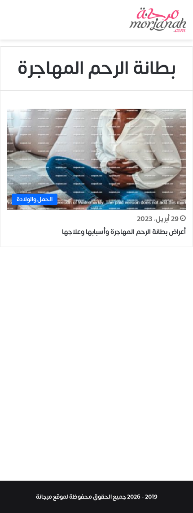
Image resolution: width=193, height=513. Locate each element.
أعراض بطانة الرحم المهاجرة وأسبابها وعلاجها (124, 232)
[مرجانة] (157, 19)
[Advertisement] (96, 366)
